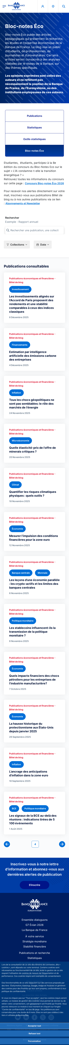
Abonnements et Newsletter (22, 203)
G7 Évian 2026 (34, 924)
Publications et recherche (34, 952)
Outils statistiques (34, 139)
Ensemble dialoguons (34, 919)
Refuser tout (34, 1033)
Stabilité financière (34, 946)
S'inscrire (34, 885)
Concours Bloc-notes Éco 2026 (44, 183)
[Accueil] (35, 905)
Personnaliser (34, 1041)
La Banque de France (34, 930)
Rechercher (12, 217)
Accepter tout (34, 1026)
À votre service (34, 936)
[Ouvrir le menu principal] (4, 6)
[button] (63, 6)
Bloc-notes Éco (34, 150)
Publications (34, 115)
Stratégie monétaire (34, 941)
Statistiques (34, 127)
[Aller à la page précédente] (7, 844)
